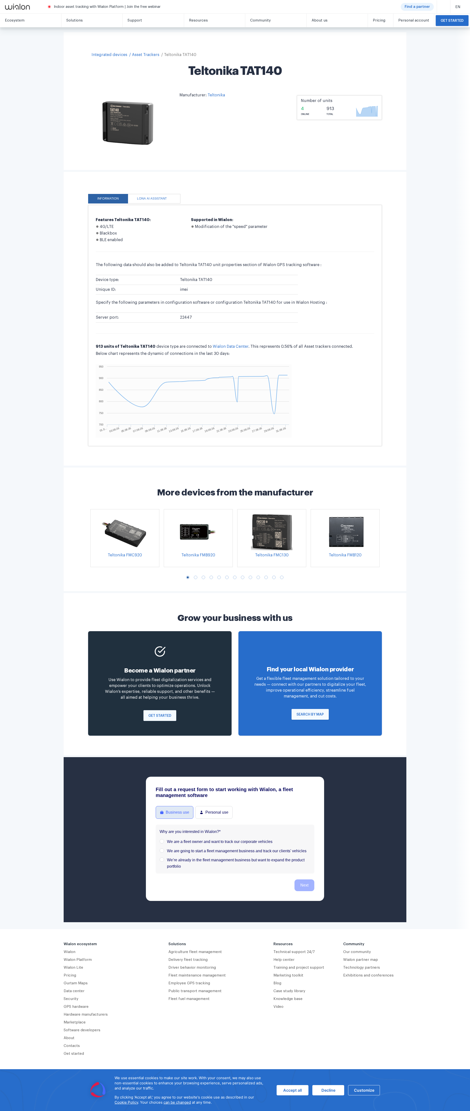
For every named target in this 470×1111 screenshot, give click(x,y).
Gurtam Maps (76, 983)
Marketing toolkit (288, 975)
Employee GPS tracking (189, 983)
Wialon (69, 952)
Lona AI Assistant (152, 198)
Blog (277, 983)
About (69, 1038)
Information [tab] (108, 198)
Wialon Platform (78, 960)
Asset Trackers (145, 55)
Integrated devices (109, 55)
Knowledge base (288, 999)
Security (71, 999)
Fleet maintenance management (197, 975)
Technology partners (361, 967)
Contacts (72, 1046)
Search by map (310, 714)
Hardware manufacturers (86, 1014)
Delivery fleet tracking (188, 960)
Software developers (82, 1030)
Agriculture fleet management (195, 952)
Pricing (70, 975)
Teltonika (216, 95)
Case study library (289, 991)
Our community (357, 952)
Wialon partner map (360, 960)
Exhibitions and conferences (368, 975)
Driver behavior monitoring (192, 967)
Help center (283, 960)
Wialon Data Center (230, 346)
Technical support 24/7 (294, 952)
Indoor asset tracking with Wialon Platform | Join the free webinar (107, 7)
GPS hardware (76, 1007)
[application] (235, 1090)
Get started (452, 20)
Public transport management (195, 991)
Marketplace (75, 1022)
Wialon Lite (73, 967)
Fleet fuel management (189, 999)
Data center (74, 991)
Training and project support (298, 967)
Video (278, 1007)
